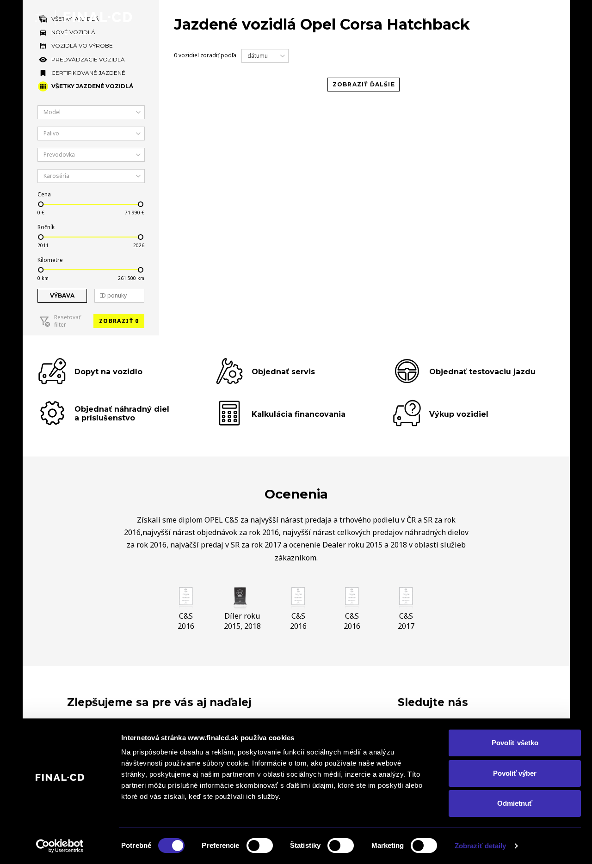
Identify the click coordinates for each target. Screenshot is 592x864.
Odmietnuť (514, 803)
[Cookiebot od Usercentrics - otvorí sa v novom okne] (59, 846)
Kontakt (540, 16)
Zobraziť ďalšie (364, 84)
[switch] (260, 845)
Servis (493, 16)
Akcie (454, 16)
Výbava (62, 295)
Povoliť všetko (515, 743)
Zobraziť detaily (480, 846)
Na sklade (406, 16)
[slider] (40, 204)
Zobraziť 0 (119, 321)
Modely (354, 16)
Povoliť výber (514, 773)
